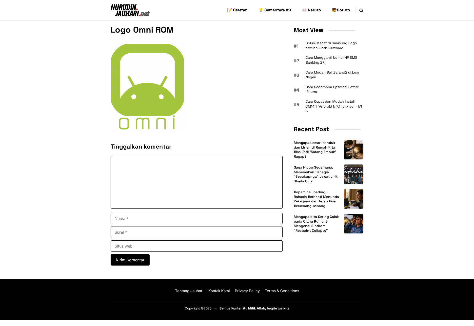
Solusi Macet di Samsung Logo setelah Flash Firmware (331, 45)
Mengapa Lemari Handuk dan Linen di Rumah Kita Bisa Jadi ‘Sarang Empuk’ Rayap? (315, 149)
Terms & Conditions (282, 290)
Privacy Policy (247, 290)
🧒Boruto (341, 10)
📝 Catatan (237, 10)
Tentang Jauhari (189, 290)
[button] (361, 10)
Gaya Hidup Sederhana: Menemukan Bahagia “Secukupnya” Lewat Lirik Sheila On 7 (316, 174)
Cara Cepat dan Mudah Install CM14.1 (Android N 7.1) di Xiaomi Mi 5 (334, 106)
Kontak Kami (219, 290)
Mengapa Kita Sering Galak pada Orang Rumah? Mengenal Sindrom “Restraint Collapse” (316, 223)
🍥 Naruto (311, 10)
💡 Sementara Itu (274, 10)
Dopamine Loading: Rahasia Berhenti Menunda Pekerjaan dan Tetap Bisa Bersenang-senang (316, 199)
